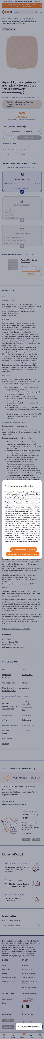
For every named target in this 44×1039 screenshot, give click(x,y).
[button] (40, 1024)
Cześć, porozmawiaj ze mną (28, 1027)
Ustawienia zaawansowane (23, 549)
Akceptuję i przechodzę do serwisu (22, 554)
